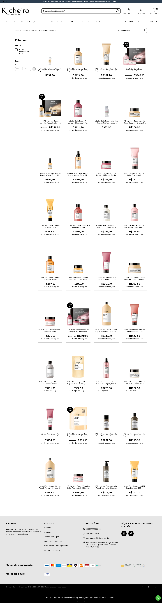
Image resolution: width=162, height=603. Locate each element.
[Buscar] (117, 11)
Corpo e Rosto (95, 22)
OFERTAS (129, 22)
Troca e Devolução (51, 537)
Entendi (81, 600)
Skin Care (61, 22)
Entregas (47, 532)
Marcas (141, 22)
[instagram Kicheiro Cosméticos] (3, 2)
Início (7, 22)
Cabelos (17, 22)
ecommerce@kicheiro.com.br (97, 538)
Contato (47, 528)
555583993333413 (93, 529)
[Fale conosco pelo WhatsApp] (158, 598)
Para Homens (113, 22)
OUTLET (153, 22)
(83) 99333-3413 (92, 534)
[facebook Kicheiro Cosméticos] (6, 2)
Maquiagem (76, 22)
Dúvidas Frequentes (52, 550)
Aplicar (34, 69)
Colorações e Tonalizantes (39, 22)
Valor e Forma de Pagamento (56, 546)
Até (25, 65)
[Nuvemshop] (148, 587)
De (16, 65)
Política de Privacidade (53, 541)
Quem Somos (49, 523)
